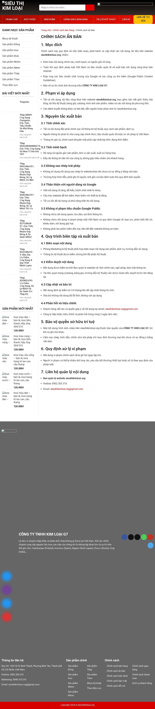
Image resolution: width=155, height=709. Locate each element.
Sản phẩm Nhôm (11, 61)
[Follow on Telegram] (150, 545)
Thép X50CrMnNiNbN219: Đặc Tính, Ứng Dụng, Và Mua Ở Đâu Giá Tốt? (30, 149)
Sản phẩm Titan (11, 79)
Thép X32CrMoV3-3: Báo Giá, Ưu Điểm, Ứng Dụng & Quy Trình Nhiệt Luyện (26, 257)
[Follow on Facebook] (124, 537)
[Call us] (144, 537)
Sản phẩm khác (10, 56)
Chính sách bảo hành (117, 676)
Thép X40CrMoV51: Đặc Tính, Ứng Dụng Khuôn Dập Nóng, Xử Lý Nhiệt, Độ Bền (27, 171)
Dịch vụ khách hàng (142, 683)
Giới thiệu (30, 19)
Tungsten (24, 102)
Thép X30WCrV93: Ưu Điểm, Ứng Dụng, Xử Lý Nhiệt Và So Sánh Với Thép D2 (27, 285)
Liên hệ (126, 19)
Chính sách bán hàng (76, 19)
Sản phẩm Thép (10, 73)
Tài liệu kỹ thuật (106, 19)
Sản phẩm (49, 19)
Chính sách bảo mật (117, 681)
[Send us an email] (137, 537)
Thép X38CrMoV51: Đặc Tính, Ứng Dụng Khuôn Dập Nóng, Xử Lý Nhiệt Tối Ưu (27, 200)
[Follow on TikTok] (131, 537)
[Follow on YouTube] (150, 537)
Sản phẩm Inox (10, 50)
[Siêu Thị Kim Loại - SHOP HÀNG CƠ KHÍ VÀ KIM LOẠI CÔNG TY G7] (17, 7)
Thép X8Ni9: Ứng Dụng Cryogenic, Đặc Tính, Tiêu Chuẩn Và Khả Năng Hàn (26, 123)
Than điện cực (10, 85)
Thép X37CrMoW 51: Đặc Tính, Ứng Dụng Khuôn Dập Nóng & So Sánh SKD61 (26, 228)
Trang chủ (11, 19)
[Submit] (89, 8)
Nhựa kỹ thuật (10, 38)
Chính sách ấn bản (116, 671)
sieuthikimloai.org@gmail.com (121, 309)
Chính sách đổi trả (116, 686)
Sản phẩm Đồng (11, 44)
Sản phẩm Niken (11, 67)
